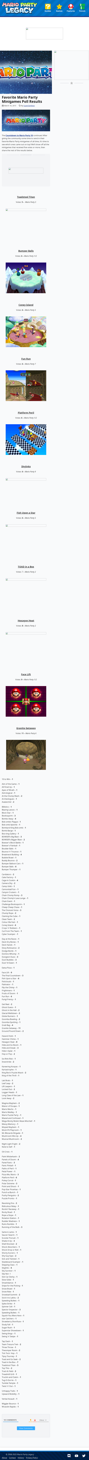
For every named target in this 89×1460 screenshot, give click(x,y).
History (21, 1457)
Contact (12, 1457)
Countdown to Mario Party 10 (19, 135)
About (4, 1457)
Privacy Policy (32, 1457)
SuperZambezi (29, 106)
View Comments (26, 1428)
